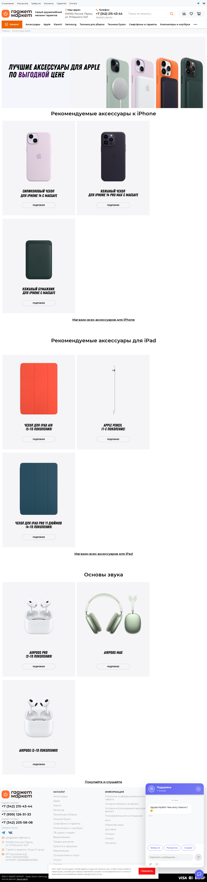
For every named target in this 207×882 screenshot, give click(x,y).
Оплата (73, 3)
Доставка (110, 829)
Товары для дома (63, 841)
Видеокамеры (61, 837)
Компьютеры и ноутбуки (175, 24)
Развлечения (61, 850)
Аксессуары (33, 24)
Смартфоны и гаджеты (143, 24)
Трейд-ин (36, 3)
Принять (147, 871)
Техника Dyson (117, 24)
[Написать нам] (199, 874)
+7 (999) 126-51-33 (16, 814)
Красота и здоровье (65, 846)
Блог (108, 820)
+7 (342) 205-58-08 (17, 822)
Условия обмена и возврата (121, 803)
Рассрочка (22, 3)
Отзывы (109, 833)
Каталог (14, 24)
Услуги (57, 859)
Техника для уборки (92, 24)
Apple (47, 24)
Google (57, 864)
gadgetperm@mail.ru (18, 837)
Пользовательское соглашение (124, 815)
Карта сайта (22, 879)
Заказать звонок (104, 17)
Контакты (49, 3)
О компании (8, 3)
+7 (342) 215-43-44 (109, 14)
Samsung (70, 24)
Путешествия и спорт (66, 855)
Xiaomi (58, 24)
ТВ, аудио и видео (64, 832)
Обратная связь (114, 824)
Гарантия (61, 3)
